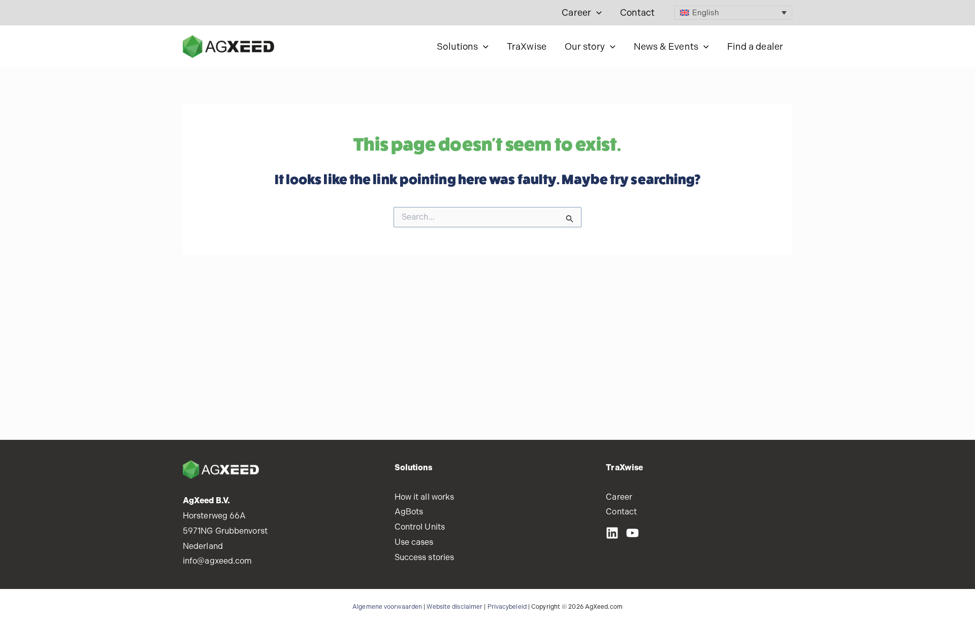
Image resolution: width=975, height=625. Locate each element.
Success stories (424, 557)
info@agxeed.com (217, 561)
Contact (637, 12)
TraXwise (526, 46)
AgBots (409, 511)
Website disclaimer (454, 606)
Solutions (457, 46)
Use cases (414, 542)
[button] (596, 12)
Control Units (420, 527)
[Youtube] (632, 533)
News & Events (666, 46)
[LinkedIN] (612, 533)
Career (576, 12)
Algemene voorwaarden (387, 606)
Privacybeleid (507, 606)
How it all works (424, 497)
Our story (585, 46)
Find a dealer (755, 46)
